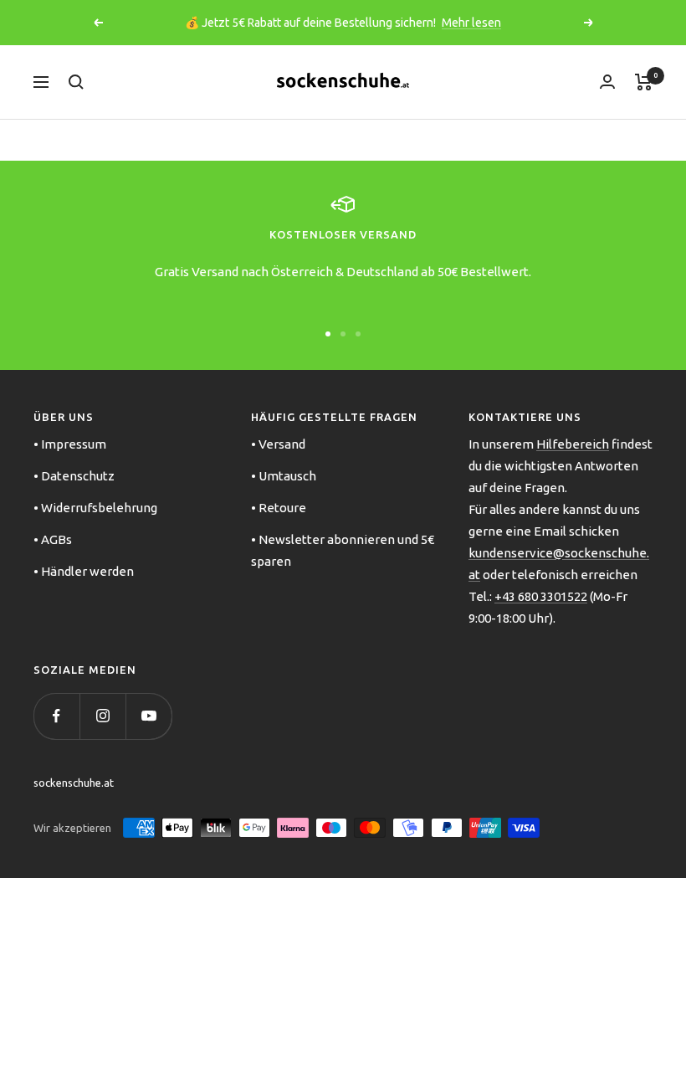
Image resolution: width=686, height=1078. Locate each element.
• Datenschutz (74, 476)
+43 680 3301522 (540, 596)
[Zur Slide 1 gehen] (327, 333)
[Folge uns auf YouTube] (148, 716)
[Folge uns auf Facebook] (56, 716)
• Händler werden (83, 571)
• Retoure (278, 508)
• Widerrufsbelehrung (95, 508)
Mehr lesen (471, 22)
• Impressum (69, 444)
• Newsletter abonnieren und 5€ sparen (342, 550)
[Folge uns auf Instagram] (102, 716)
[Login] (607, 81)
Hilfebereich (572, 444)
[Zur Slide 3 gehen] (358, 333)
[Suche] (76, 82)
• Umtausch (283, 476)
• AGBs (52, 539)
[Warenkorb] (644, 82)
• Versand (278, 444)
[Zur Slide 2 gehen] (343, 333)
